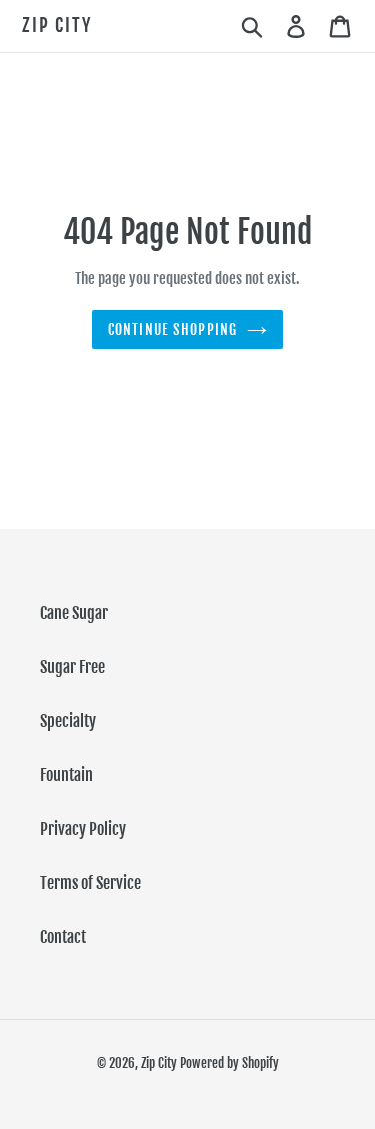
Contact (63, 937)
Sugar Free (72, 667)
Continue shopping (172, 329)
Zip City (56, 25)
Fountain (66, 775)
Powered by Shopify (229, 1063)
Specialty (68, 721)
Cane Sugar (74, 613)
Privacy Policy (83, 829)
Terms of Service (90, 883)
